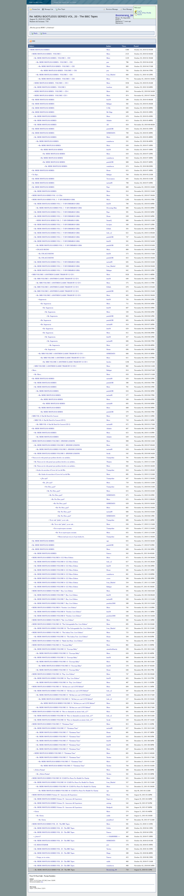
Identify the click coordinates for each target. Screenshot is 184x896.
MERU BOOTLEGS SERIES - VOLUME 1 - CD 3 (51, 83)
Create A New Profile (144, 13)
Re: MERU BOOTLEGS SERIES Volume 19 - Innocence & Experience (58, 799)
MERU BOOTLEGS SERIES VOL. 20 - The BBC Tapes (51, 824)
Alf (108, 124)
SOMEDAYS (111, 133)
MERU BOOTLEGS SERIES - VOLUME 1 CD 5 (51, 95)
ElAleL (109, 229)
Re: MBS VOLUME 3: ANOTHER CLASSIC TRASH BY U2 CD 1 (57, 278)
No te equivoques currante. (63, 528)
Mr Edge (109, 112)
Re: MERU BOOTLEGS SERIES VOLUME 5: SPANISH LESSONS (57, 445)
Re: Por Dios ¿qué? (54, 491)
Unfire (109, 828)
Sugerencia (42, 299)
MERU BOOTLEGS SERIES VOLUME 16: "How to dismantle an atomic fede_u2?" (60, 711)
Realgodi (109, 807)
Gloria (37, 811)
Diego (109, 853)
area (42, 882)
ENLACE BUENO (43, 249)
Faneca (109, 553)
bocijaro (109, 224)
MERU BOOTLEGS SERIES (39, 50)
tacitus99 (109, 183)
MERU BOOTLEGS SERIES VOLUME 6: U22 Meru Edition (52, 557)
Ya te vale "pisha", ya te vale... (60, 520)
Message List (49, 9)
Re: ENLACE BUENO (46, 254)
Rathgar (109, 104)
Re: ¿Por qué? (47, 482)
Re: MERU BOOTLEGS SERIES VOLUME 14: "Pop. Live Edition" (57, 678)
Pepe (108, 187)
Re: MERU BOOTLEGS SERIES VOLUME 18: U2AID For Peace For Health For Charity (64, 782)
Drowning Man (112, 208)
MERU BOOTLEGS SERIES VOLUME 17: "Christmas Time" (52, 724)
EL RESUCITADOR (41, 845)
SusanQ (109, 220)
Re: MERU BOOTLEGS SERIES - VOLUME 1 (50, 87)
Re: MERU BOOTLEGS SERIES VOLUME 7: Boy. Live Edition (56, 595)
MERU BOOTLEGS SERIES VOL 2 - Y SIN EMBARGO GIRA (53, 199)
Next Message (127, 9)
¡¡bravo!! (38, 836)
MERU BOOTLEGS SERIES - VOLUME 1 (46, 54)
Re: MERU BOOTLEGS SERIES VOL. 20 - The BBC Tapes (54, 828)
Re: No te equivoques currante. (66, 532)
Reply (36, 33)
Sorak (108, 453)
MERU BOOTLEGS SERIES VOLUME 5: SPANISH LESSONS (53, 441)
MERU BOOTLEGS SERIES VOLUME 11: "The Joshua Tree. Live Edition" (57, 632)
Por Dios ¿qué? (50, 487)
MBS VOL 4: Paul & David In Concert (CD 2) (50, 420)
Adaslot (109, 120)
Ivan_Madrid (111, 75)
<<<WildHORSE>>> (113, 836)
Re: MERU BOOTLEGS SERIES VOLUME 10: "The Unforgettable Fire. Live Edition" (63, 628)
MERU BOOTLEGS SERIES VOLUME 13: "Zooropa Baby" (52, 645)
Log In (139, 11)
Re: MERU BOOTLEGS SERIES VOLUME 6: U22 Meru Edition (56, 562)
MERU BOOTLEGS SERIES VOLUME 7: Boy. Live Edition (52, 591)
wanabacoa (110, 141)
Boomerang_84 (124, 15)
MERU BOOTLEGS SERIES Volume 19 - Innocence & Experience (54, 795)
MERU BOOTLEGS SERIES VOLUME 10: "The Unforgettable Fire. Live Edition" (60, 624)
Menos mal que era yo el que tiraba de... (71, 537)
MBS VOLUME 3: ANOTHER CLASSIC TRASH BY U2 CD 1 (53, 274)
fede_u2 (109, 233)
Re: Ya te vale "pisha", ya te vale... (63, 524)
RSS (33, 41)
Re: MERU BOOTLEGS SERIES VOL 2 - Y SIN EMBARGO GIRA (57, 204)
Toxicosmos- (111, 179)
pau (108, 62)
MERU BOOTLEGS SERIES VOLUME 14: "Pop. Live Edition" (53, 674)
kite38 (109, 99)
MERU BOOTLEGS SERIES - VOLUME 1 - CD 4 (51, 91)
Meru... (34, 370)
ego (108, 541)
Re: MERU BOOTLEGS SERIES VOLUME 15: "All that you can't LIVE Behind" (62, 691)
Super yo (110, 799)
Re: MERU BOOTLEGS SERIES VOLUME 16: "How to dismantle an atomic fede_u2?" (64, 716)
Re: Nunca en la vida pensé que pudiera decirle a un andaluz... (55, 462)
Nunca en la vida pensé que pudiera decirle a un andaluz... (51, 457)
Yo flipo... (35, 174)
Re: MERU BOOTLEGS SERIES (43, 99)
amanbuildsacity (112, 649)
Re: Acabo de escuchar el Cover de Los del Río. (54, 474)
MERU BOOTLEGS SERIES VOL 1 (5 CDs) (47, 195)
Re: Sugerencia (46, 303)
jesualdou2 (110, 820)
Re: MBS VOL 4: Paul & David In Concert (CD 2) (53, 424)
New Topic (61, 9)
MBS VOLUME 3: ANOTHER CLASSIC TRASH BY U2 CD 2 (55, 366)
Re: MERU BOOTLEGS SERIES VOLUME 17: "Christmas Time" (56, 728)
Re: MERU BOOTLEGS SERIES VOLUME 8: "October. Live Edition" (58, 612)
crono (108, 578)
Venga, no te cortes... (44, 857)
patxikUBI (110, 129)
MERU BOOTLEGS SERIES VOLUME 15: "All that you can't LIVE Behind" (58, 686)
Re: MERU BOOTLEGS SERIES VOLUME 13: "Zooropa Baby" (56, 649)
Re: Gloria (40, 815)
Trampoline (110, 457)
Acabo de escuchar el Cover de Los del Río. (51, 470)
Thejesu (109, 462)
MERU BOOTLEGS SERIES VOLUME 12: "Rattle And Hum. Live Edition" (57, 641)
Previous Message (112, 9)
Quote (44, 33)
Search (139, 14)
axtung (109, 803)
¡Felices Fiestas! (40, 770)
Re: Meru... (38, 374)
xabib (108, 815)
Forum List (36, 9)
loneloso (109, 87)
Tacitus (109, 757)
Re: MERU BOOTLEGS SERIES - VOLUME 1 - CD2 (52, 58)
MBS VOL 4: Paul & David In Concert (45, 416)
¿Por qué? (44, 478)
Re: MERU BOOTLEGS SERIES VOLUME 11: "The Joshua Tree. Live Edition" (61, 636)
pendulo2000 (111, 603)
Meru (108, 50)
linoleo (109, 362)
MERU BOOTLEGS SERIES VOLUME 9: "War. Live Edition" (53, 620)
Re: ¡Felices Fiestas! (43, 774)
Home (109, 170)
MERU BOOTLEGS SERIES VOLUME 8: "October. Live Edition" (54, 607)
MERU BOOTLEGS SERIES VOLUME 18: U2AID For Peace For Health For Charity (60, 778)
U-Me (108, 108)
